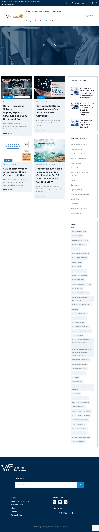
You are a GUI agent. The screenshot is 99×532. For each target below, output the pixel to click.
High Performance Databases (78, 387)
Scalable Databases (79, 433)
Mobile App (75, 199)
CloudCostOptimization (80, 326)
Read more (7, 133)
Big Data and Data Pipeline (80, 154)
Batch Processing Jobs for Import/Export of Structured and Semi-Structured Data (15, 112)
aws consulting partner (80, 253)
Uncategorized (76, 213)
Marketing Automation (80, 398)
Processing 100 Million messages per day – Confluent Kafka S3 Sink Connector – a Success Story (49, 175)
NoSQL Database (84, 415)
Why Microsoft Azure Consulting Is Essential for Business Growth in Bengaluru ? (87, 92)
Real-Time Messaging (79, 428)
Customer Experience (79, 364)
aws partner (76, 266)
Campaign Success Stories (81, 304)
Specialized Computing (79, 208)
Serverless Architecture (81, 437)
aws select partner (79, 271)
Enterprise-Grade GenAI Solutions (79, 174)
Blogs (48, 21)
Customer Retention (79, 368)
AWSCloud (75, 249)
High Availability (76, 190)
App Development (77, 149)
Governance (75, 185)
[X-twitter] (88, 3)
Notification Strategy (80, 419)
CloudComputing (78, 322)
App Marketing (77, 235)
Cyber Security (76, 163)
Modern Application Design (81, 411)
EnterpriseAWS (77, 381)
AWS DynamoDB (77, 262)
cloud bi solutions (79, 318)
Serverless (75, 204)
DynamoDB (75, 377)
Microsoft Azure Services (80, 194)
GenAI (73, 180)
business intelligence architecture (79, 299)
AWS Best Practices (79, 244)
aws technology (78, 279)
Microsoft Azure (56, 11)
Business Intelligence (78, 158)
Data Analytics (76, 168)
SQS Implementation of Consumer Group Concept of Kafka (15, 172)
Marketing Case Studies (80, 402)
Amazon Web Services (40, 11)
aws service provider (79, 275)
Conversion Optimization (80, 359)
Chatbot (75, 309)
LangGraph (76, 393)
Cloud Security (77, 335)
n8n (73, 415)
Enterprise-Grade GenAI (35, 21)
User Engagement (78, 441)
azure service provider (80, 292)
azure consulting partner (81, 284)
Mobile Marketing (78, 406)
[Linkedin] (92, 3)
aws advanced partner (80, 240)
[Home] (12, 16)
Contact (55, 21)
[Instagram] (96, 3)
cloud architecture (79, 313)
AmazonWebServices (79, 231)
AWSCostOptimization (79, 257)
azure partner (77, 288)
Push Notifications (78, 424)
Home (28, 11)
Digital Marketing (78, 373)
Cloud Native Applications (81, 331)
